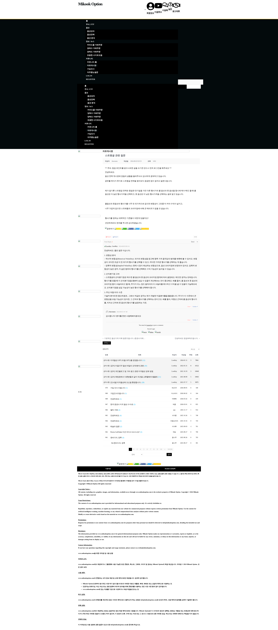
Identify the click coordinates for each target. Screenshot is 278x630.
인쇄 (195, 237)
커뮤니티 (89, 59)
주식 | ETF (90, 24)
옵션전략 (90, 35)
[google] (157, 332)
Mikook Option (90, 4)
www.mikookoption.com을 (87, 553)
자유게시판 (91, 65)
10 (161, 449)
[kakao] (151, 332)
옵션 (87, 28)
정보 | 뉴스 (90, 41)
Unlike (195, 306)
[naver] (144, 332)
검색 (169, 454)
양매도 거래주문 (93, 52)
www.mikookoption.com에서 (87, 564)
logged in (149, 325)
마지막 (170, 449)
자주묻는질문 (92, 72)
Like (189, 306)
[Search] (182, 87)
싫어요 (115, 237)
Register (90, 79)
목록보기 (107, 343)
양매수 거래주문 (93, 48)
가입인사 (90, 69)
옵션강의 (90, 31)
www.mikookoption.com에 (91, 589)
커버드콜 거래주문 (94, 45)
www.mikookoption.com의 (87, 578)
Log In (89, 76)
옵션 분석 (91, 38)
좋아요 (108, 237)
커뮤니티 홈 (92, 62)
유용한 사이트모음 (94, 55)
